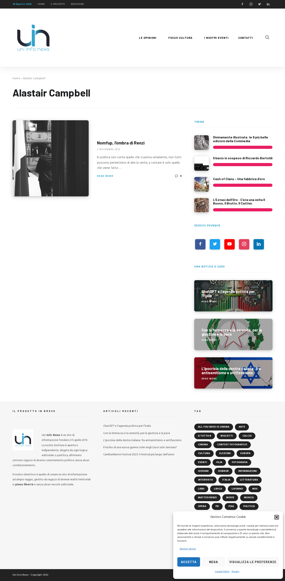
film (219, 462)
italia (226, 480)
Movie (230, 498)
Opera (202, 506)
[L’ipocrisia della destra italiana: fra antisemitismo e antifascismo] (233, 373)
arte (242, 427)
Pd (217, 506)
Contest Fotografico (232, 445)
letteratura (249, 480)
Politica (249, 506)
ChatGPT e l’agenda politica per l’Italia (127, 426)
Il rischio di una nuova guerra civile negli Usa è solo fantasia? (140, 447)
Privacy (235, 572)
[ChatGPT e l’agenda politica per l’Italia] (233, 295)
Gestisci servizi (187, 549)
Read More (105, 176)
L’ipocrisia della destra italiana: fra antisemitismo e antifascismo (142, 440)
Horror (223, 471)
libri (201, 489)
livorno (237, 489)
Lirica (218, 489)
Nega (213, 562)
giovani (203, 471)
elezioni (225, 453)
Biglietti (227, 436)
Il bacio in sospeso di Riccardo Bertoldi (242, 158)
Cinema (203, 445)
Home (16, 78)
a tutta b (204, 436)
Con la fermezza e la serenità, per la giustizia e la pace (136, 433)
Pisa (231, 506)
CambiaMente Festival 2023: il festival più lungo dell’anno (138, 454)
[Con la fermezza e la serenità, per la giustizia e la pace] (233, 334)
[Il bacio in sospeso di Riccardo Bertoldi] (201, 163)
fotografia (239, 462)
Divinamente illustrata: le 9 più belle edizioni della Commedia (240, 139)
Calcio (247, 436)
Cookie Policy (222, 572)
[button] (277, 517)
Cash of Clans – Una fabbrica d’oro (239, 179)
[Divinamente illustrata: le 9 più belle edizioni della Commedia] (201, 142)
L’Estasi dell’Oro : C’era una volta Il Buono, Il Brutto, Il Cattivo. (239, 201)
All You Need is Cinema (213, 427)
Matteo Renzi (207, 498)
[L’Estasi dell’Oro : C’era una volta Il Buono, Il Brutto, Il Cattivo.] (201, 205)
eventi (202, 462)
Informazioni (247, 471)
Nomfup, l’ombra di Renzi (121, 142)
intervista (205, 480)
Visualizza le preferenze (252, 562)
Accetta (189, 562)
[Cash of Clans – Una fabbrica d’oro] (201, 184)
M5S (254, 489)
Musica (249, 498)
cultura (204, 453)
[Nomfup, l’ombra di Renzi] (51, 158)
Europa (245, 453)
